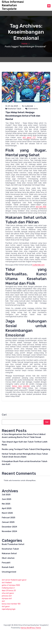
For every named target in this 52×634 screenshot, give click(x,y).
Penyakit (6, 562)
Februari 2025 (8, 517)
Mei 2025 (6, 504)
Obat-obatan (8, 558)
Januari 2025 (8, 522)
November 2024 (9, 531)
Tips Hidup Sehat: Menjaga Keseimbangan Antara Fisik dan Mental (22, 115)
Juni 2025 (6, 499)
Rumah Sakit (8, 567)
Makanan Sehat (9, 553)
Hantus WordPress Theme (31, 628)
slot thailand (7, 583)
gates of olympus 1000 (11, 585)
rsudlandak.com (38, 265)
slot (3, 601)
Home (24, 43)
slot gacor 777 (29, 137)
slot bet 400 (41, 207)
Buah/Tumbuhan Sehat (13, 544)
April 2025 (6, 508)
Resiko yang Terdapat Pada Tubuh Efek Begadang (26, 449)
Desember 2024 (9, 527)
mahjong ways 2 (8, 588)
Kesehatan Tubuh (14, 109)
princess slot (7, 596)
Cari (4, 414)
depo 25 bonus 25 (9, 591)
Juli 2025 (6, 494)
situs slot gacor (8, 593)
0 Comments (32, 109)
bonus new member (21, 386)
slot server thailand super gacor (14, 580)
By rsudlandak (27, 106)
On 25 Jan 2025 (11, 106)
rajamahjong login (8, 609)
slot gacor (6, 606)
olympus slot (7, 599)
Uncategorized (9, 572)
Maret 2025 (7, 513)
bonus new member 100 (11, 604)
